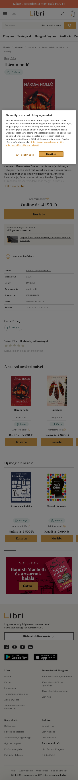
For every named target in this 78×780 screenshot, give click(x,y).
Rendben (51, 154)
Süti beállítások (24, 155)
